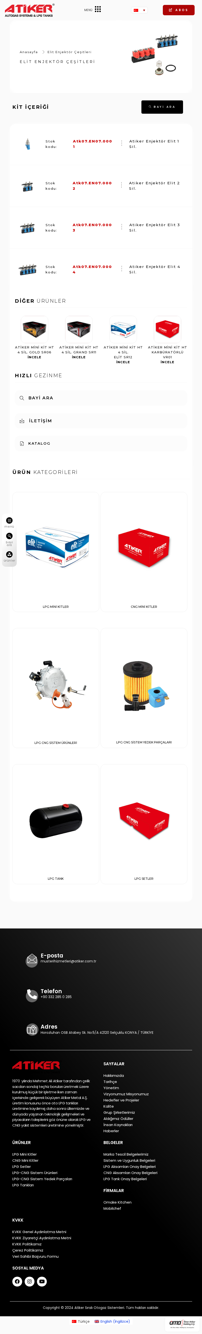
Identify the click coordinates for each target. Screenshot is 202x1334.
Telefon (51, 991)
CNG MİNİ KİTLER (144, 607)
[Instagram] (29, 1282)
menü (9, 526)
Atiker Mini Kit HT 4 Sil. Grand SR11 (79, 352)
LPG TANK (56, 878)
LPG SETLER (144, 878)
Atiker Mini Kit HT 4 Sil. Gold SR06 (34, 352)
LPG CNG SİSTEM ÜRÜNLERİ (55, 743)
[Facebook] (17, 1282)
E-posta (52, 955)
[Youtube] (42, 1282)
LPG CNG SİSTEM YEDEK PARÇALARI (144, 742)
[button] (179, 10)
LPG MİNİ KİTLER (56, 607)
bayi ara (9, 543)
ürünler (9, 560)
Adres (49, 1027)
